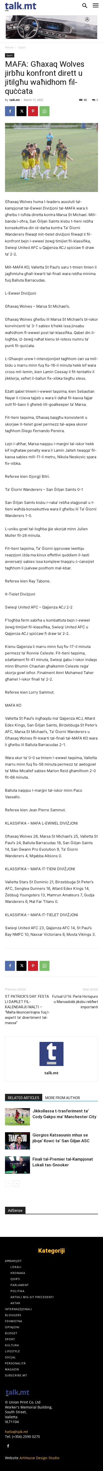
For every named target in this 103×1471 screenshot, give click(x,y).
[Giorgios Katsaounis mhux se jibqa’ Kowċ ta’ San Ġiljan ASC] (17, 1141)
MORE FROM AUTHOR (62, 1098)
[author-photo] (52, 1066)
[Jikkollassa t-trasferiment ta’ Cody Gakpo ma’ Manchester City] (17, 1116)
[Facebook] (10, 111)
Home (9, 47)
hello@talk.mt (16, 1431)
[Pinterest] (33, 111)
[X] (21, 111)
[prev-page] (8, 1183)
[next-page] (16, 1183)
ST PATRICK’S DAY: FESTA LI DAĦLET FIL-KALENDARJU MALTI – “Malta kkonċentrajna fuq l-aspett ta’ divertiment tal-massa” (27, 1009)
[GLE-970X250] (51, 27)
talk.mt (15, 100)
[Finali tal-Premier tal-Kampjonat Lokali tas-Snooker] (17, 1165)
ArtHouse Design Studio (39, 1457)
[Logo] (17, 1393)
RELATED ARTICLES (23, 1098)
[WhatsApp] (45, 111)
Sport (22, 47)
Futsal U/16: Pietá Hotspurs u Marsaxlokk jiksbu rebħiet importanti (75, 1001)
